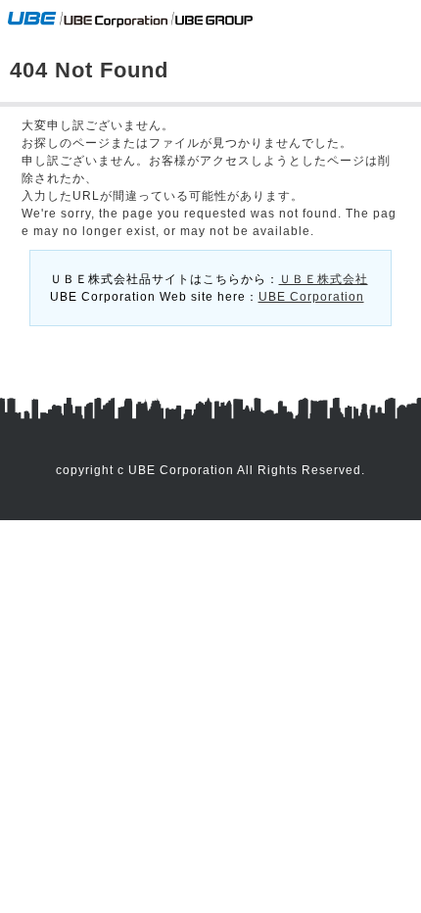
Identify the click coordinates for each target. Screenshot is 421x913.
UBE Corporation (311, 297)
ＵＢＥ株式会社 (323, 279)
